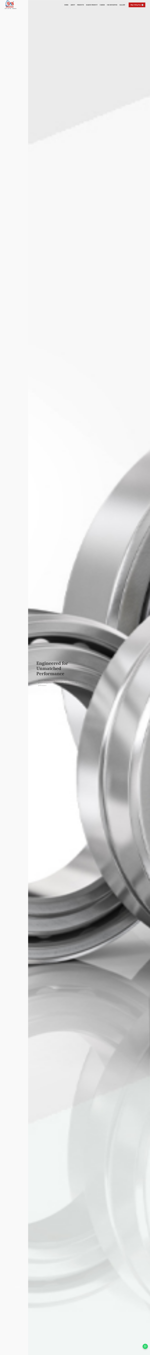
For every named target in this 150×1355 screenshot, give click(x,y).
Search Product (91, 5)
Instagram (146, 819)
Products (80, 5)
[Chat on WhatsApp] (145, 1346)
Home (66, 5)
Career (102, 5)
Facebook (146, 797)
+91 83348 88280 (40, 692)
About (73, 5)
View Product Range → (16, 690)
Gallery (122, 5)
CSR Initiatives (112, 5)
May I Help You (136, 5)
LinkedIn (146, 808)
